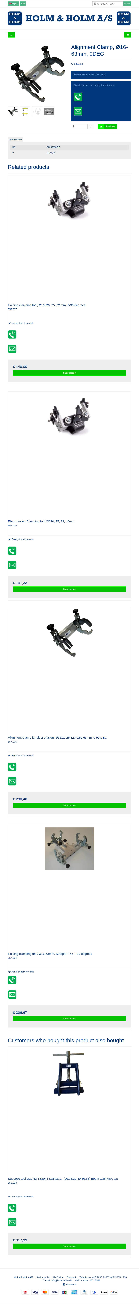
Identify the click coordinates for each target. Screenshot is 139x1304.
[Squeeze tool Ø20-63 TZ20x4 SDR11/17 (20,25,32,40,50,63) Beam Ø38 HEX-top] (69, 1110)
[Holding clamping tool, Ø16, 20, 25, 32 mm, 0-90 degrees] (69, 237)
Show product (69, 373)
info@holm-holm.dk (61, 1280)
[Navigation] (11, 35)
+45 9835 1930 (100, 1277)
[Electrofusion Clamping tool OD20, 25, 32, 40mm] (69, 453)
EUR (23, 4)
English (15, 4)
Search (127, 4)
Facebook (70, 1284)
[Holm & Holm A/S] (69, 18)
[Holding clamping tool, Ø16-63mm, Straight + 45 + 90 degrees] (69, 885)
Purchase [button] (110, 126)
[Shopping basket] (127, 35)
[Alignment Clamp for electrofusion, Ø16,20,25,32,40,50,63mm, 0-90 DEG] (69, 669)
